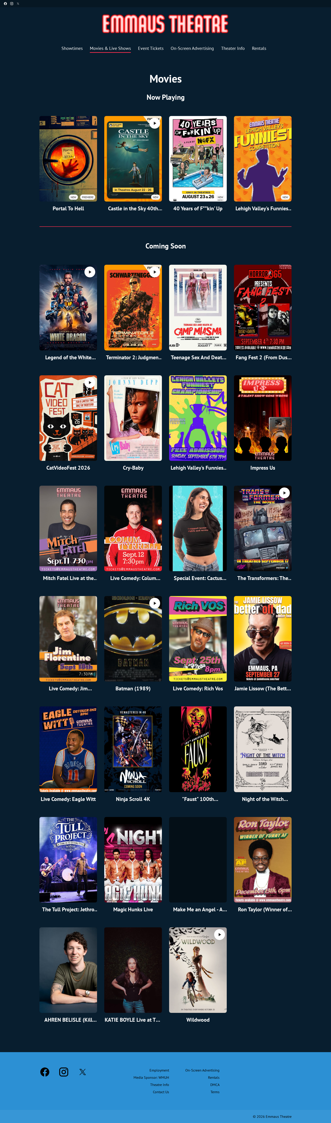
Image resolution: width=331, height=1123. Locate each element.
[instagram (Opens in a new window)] (12, 3)
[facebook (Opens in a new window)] (5, 3)
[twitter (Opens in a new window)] (18, 3)
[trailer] (154, 123)
